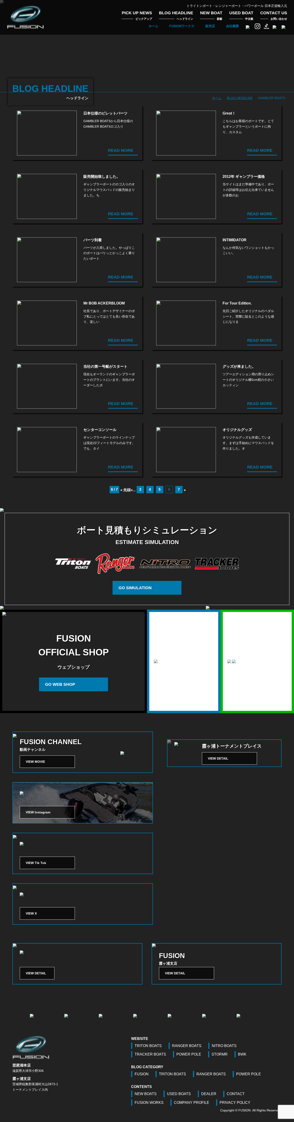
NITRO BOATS (224, 1046)
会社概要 (232, 26)
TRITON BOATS (148, 1046)
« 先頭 (125, 490)
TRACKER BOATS (150, 1054)
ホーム (153, 26)
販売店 (210, 26)
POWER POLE (188, 1054)
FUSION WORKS (149, 1103)
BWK (242, 1054)
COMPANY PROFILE (191, 1103)
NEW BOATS (146, 1094)
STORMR (220, 1054)
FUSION (142, 1074)
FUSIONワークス (181, 26)
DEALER (208, 1094)
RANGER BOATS (186, 1046)
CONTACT (236, 1094)
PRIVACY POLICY (235, 1103)
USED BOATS (179, 1094)
